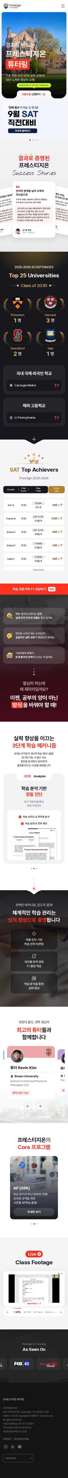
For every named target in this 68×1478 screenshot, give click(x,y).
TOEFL (17, 1312)
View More (32, 1303)
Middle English (51, 1312)
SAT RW (27, 1312)
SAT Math (38, 1312)
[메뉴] (63, 6)
